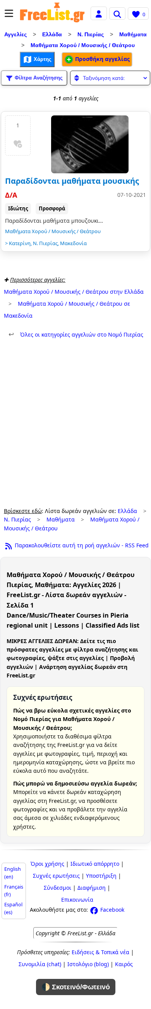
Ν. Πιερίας (90, 34)
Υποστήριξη (101, 875)
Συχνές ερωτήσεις (56, 875)
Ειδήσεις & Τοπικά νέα (100, 952)
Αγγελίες (15, 34)
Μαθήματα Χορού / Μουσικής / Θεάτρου (83, 45)
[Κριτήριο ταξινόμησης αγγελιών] (110, 78)
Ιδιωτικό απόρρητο (94, 863)
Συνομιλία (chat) (40, 964)
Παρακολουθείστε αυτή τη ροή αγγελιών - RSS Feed (81, 545)
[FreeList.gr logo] (52, 13)
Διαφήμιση (91, 887)
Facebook (111, 909)
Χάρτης (41, 59)
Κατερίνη (20, 243)
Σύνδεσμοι (57, 887)
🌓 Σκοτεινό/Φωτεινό (75, 987)
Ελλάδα (52, 34)
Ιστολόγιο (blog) (88, 964)
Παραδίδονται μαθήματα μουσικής (72, 181)
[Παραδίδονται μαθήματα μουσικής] (90, 144)
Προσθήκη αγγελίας (102, 59)
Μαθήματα (133, 34)
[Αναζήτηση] (117, 13)
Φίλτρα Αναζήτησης (38, 77)
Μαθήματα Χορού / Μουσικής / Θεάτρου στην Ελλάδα (74, 291)
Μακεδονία (73, 243)
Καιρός (124, 964)
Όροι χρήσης (47, 863)
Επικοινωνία (77, 899)
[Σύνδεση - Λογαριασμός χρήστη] (98, 13)
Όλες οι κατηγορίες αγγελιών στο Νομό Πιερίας (76, 334)
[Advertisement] (75, 423)
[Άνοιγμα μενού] (9, 13)
